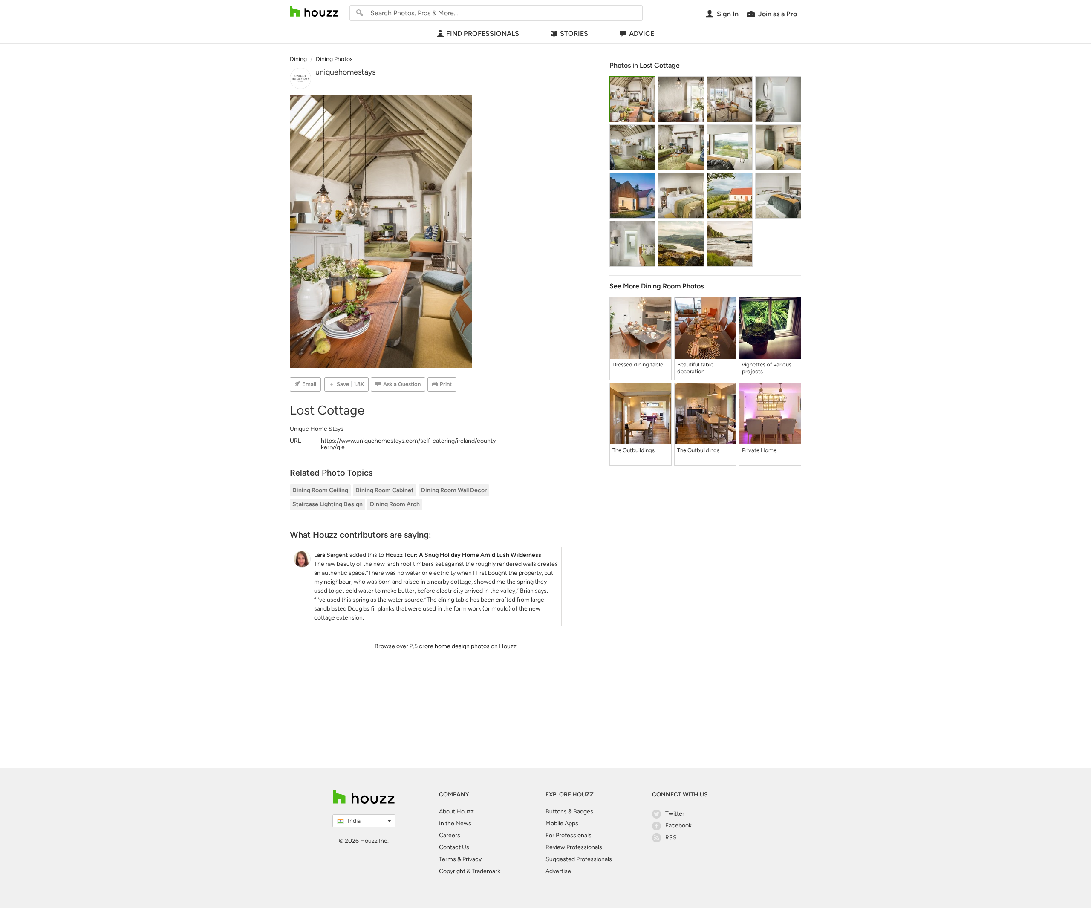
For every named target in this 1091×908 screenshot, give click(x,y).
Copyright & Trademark (469, 871)
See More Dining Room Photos (656, 286)
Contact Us (454, 847)
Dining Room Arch (395, 504)
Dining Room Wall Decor (454, 490)
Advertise (558, 871)
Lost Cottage (660, 65)
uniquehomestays (345, 72)
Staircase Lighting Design (327, 504)
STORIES (574, 33)
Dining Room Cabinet (384, 490)
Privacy (472, 859)
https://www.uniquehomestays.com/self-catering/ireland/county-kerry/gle (409, 444)
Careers (449, 835)
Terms (447, 859)
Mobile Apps (562, 823)
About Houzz (456, 811)
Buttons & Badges (569, 811)
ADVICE (641, 33)
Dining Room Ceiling (320, 490)
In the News (455, 823)
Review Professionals (574, 847)
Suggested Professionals (579, 859)
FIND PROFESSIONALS (482, 33)
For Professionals (569, 835)
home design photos (462, 646)
